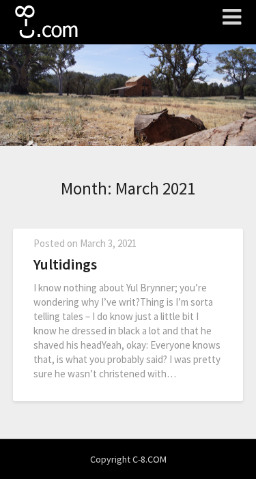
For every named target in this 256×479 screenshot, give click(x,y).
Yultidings (65, 264)
